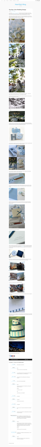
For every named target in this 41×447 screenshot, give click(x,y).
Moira (13, 364)
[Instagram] (35, 0)
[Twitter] (39, 0)
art (2, 0)
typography (7, 0)
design (4, 0)
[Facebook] (36, 0)
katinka (13, 395)
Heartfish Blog (20, 4)
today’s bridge (14, 0)
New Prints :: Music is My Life (14, 359)
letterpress (10, 0)
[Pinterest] (37, 0)
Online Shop (17, 0)
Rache (13, 372)
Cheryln (13, 411)
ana (13, 380)
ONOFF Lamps (26, 359)
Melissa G (13, 376)
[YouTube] (38, 0)
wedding (14, 357)
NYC (1, 0)
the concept (22, 246)
